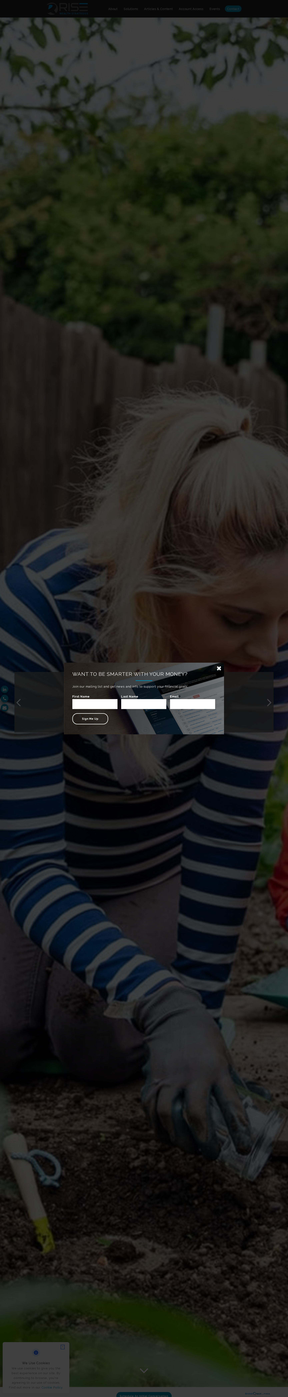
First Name (81, 696)
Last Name (129, 696)
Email (174, 696)
